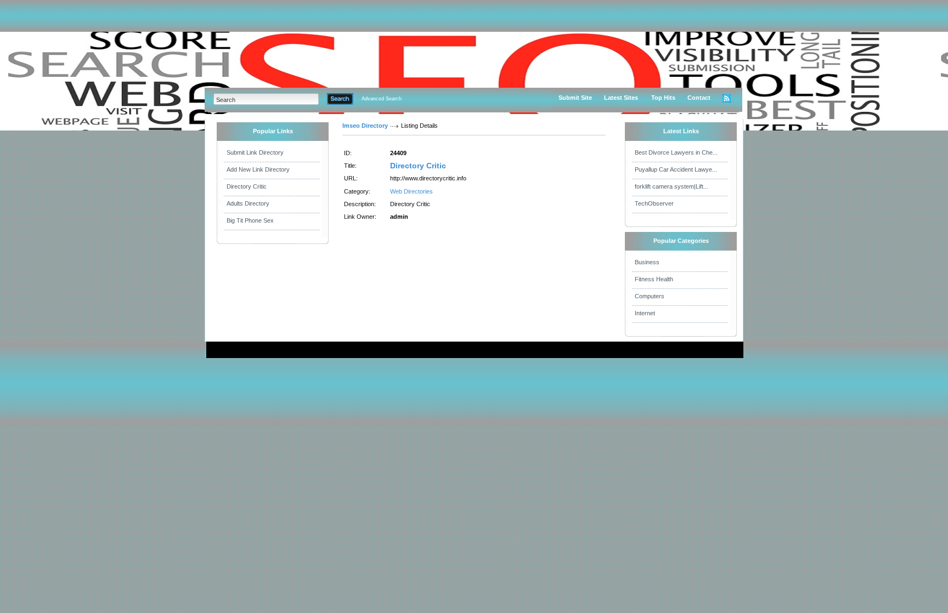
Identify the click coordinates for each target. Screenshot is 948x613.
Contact (698, 97)
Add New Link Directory (258, 169)
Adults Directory (248, 203)
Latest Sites (621, 97)
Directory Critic (247, 186)
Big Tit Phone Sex (250, 220)
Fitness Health (654, 279)
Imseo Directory (365, 125)
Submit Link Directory (255, 152)
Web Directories (411, 191)
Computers (649, 296)
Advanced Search (382, 98)
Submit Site (575, 97)
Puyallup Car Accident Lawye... (676, 169)
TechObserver (654, 203)
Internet (645, 313)
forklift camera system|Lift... (671, 186)
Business (647, 262)
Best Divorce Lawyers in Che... (676, 152)
